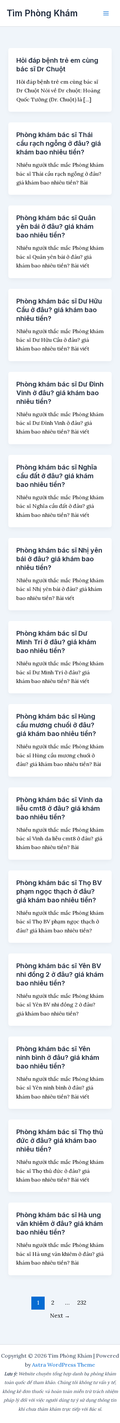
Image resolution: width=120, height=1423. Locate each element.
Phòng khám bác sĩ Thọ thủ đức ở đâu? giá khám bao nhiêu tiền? (59, 1140)
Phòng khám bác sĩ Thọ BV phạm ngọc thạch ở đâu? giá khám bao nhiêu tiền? (59, 891)
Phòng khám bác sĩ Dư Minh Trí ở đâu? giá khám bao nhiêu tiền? (56, 642)
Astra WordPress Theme (63, 1364)
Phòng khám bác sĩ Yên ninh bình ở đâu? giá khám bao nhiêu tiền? (57, 1057)
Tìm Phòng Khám (42, 13)
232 (81, 1302)
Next (60, 1315)
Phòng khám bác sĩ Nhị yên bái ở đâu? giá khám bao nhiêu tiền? (59, 559)
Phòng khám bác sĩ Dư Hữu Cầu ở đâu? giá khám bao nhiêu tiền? (59, 309)
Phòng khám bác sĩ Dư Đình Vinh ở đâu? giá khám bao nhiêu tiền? (60, 393)
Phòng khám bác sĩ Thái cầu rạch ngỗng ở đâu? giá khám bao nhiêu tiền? (58, 143)
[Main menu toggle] (106, 13)
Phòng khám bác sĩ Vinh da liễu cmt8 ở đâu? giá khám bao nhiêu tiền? (59, 808)
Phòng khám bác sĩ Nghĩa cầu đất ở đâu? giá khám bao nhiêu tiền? (56, 476)
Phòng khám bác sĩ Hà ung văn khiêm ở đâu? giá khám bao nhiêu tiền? (59, 1223)
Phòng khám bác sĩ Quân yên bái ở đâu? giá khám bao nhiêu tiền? (56, 226)
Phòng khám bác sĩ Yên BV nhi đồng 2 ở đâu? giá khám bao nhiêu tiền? (60, 974)
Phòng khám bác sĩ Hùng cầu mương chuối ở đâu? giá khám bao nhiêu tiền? (56, 725)
